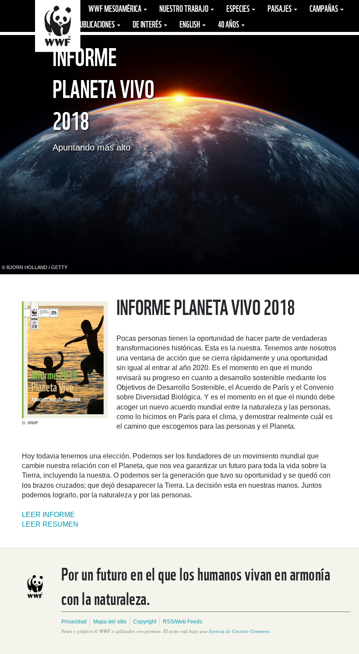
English (190, 23)
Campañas (324, 8)
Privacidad (74, 622)
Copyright (144, 622)
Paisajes (280, 8)
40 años (229, 23)
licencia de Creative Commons (239, 631)
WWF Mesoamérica (115, 8)
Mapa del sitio (110, 622)
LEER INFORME (48, 514)
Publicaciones (96, 23)
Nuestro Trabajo (184, 8)
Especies (238, 8)
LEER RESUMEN (50, 524)
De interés (148, 23)
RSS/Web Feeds (182, 622)
